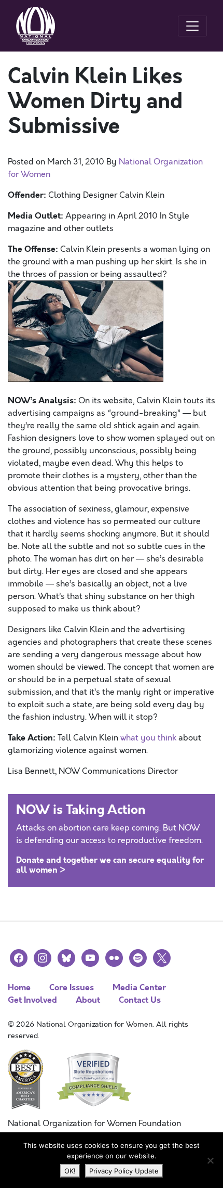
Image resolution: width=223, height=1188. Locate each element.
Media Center (139, 987)
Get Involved (32, 1000)
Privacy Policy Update (124, 1171)
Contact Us (140, 1000)
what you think (148, 738)
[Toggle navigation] (192, 26)
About (88, 1000)
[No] (210, 1160)
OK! (70, 1171)
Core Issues (71, 987)
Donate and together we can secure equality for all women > (110, 865)
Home (19, 987)
